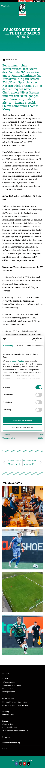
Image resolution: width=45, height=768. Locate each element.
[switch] (38, 395)
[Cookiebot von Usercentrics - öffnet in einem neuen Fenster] (32, 339)
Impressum (7, 737)
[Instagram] (20, 764)
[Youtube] (24, 764)
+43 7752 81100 (8, 688)
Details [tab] (20, 346)
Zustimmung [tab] (8, 346)
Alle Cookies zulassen (22, 420)
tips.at (4, 748)
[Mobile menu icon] (40, 8)
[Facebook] (16, 764)
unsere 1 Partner (17, 361)
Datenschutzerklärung (11, 742)
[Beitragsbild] (22, 506)
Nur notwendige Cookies (22, 427)
